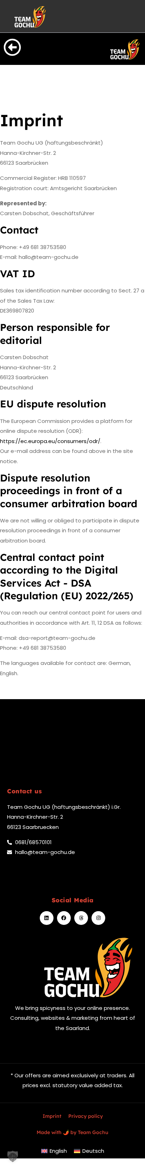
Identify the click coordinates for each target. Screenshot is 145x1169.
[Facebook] (64, 918)
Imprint (52, 1116)
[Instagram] (98, 918)
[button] (12, 1156)
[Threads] (81, 918)
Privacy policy (85, 1116)
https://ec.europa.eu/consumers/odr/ (50, 441)
